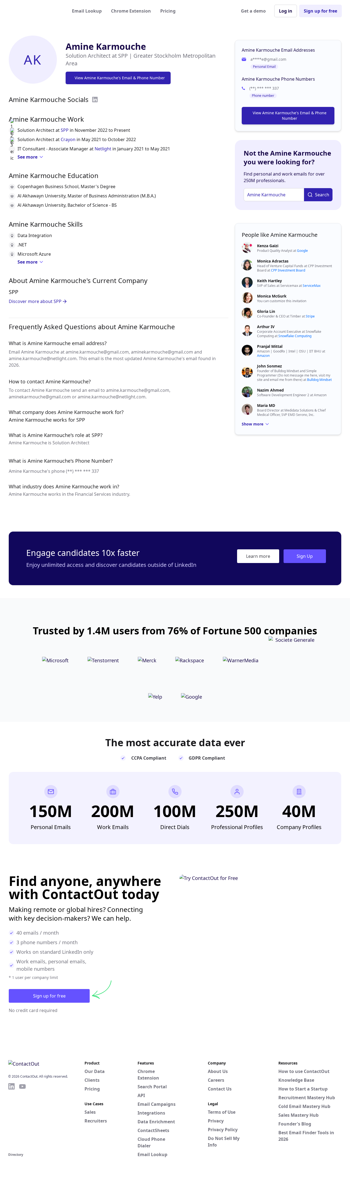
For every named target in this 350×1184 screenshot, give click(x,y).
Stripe (310, 316)
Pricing (168, 11)
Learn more (258, 556)
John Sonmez (269, 366)
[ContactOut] (35, 11)
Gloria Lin (266, 311)
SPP (65, 130)
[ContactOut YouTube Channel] (22, 1116)
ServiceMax (311, 285)
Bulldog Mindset (319, 379)
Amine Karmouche (106, 46)
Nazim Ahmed (270, 390)
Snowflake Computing (294, 336)
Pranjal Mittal (269, 346)
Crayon (68, 139)
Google (302, 250)
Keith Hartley (269, 280)
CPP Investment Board (288, 270)
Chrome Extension (131, 11)
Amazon (263, 355)
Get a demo (253, 11)
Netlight (103, 149)
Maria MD (266, 405)
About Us (218, 1071)
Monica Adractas (272, 261)
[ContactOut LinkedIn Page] (11, 1116)
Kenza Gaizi (267, 245)
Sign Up (305, 556)
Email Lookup (87, 11)
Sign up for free (320, 11)
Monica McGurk (272, 296)
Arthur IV (266, 326)
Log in (285, 11)
